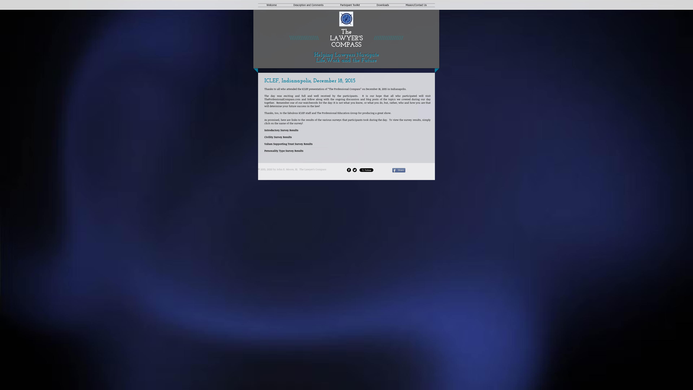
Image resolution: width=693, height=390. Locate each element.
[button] (308, 5)
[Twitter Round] (355, 170)
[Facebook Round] (349, 170)
